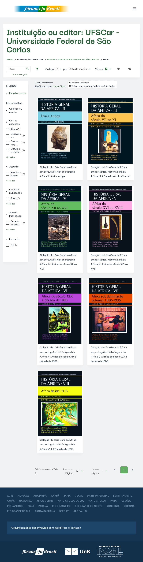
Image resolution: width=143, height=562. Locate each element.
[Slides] (119, 69)
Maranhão (26, 501)
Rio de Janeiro (61, 506)
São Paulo (80, 511)
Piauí (31, 506)
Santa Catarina (45, 511)
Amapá (55, 495)
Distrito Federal (98, 495)
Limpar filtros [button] (59, 86)
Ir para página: (95, 471)
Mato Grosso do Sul (71, 501)
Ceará (79, 495)
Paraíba (126, 501)
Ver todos (10, 157)
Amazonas (40, 495)
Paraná (43, 506)
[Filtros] (38, 69)
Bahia (66, 495)
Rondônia (113, 506)
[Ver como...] (130, 69)
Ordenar (50, 69)
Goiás (11, 501)
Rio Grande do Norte (88, 506)
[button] (114, 469)
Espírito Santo (123, 495)
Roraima (129, 506)
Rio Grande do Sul (19, 511)
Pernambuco (15, 506)
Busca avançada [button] (20, 74)
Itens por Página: (68, 471)
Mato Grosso (97, 501)
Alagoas (23, 495)
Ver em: (99, 69)
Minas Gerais (45, 501)
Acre (10, 495)
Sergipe (64, 511)
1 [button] (124, 469)
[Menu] (134, 8)
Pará (113, 501)
